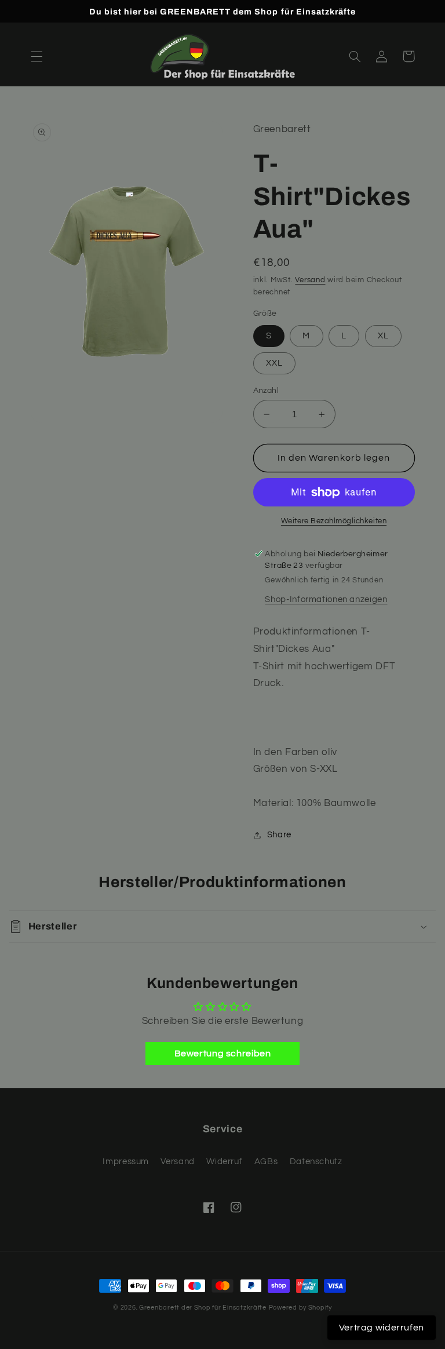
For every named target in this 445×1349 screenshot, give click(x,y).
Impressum (126, 1161)
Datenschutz (316, 1161)
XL (383, 335)
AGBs (266, 1161)
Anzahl (266, 391)
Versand (310, 280)
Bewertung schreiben (222, 1053)
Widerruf (224, 1161)
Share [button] (279, 834)
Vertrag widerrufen (381, 1327)
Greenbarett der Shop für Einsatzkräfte (203, 1307)
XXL (274, 363)
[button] (36, 56)
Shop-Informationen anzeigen (326, 599)
